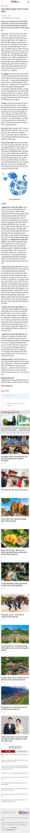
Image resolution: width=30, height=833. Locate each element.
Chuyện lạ (6, 6)
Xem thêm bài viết (15, 747)
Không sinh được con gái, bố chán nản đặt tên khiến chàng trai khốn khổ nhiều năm (14, 739)
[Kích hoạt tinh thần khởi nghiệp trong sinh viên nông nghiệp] (9, 419)
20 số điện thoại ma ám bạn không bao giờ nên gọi (15, 773)
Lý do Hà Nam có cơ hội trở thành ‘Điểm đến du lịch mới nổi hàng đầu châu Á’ (14, 648)
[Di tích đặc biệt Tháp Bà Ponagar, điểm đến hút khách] (15, 507)
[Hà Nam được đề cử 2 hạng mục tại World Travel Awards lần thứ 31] (15, 666)
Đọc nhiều (8, 751)
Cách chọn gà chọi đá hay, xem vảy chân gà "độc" (14, 794)
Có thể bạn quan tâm (10, 412)
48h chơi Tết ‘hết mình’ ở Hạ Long (14, 490)
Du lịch (3, 463)
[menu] (2, 1)
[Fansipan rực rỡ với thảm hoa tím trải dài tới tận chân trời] (15, 695)
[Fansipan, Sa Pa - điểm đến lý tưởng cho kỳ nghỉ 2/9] (15, 603)
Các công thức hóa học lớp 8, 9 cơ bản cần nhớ (13, 777)
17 (15, 762)
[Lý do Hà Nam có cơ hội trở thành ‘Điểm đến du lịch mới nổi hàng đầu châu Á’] (15, 634)
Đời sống (4, 743)
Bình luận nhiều (22, 751)
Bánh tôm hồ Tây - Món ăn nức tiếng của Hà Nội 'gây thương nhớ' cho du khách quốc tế (14, 552)
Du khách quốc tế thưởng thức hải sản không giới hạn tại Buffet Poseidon (14, 459)
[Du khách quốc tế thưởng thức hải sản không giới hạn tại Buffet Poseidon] (15, 445)
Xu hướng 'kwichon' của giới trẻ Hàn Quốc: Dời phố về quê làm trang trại (14, 800)
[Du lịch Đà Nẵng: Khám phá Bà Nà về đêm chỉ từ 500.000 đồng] (15, 572)
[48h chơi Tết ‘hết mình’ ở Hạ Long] (15, 478)
